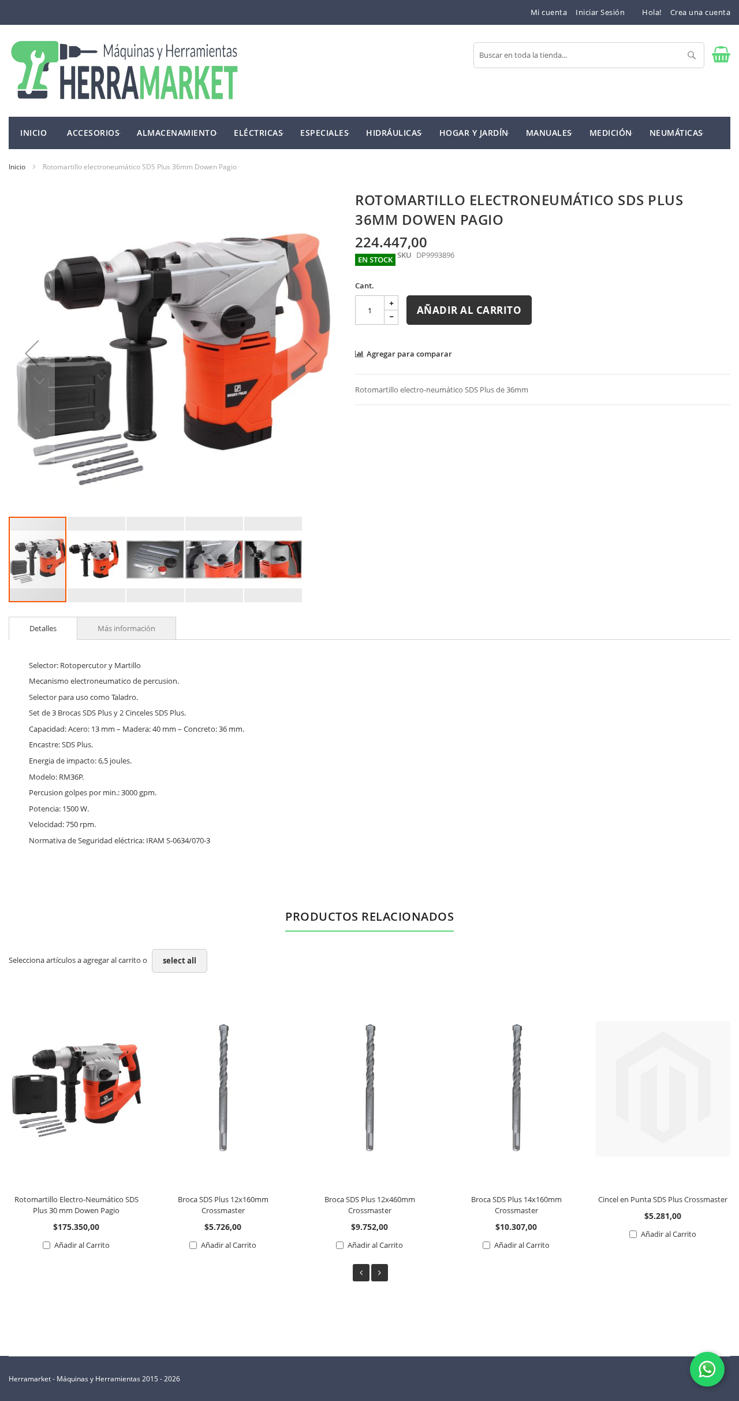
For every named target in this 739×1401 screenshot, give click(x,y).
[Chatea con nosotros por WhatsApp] (707, 1369)
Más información (126, 628)
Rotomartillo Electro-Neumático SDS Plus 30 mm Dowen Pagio (76, 1204)
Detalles (43, 628)
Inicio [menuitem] (33, 132)
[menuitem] (93, 132)
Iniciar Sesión (600, 12)
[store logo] (124, 70)
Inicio (17, 167)
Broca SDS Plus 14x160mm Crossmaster (516, 1204)
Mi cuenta (549, 12)
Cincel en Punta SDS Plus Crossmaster (662, 1199)
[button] (32, 353)
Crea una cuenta (700, 12)
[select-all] (179, 961)
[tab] (43, 628)
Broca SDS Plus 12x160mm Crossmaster (223, 1204)
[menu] (369, 133)
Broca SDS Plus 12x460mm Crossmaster (369, 1204)
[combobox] (588, 55)
